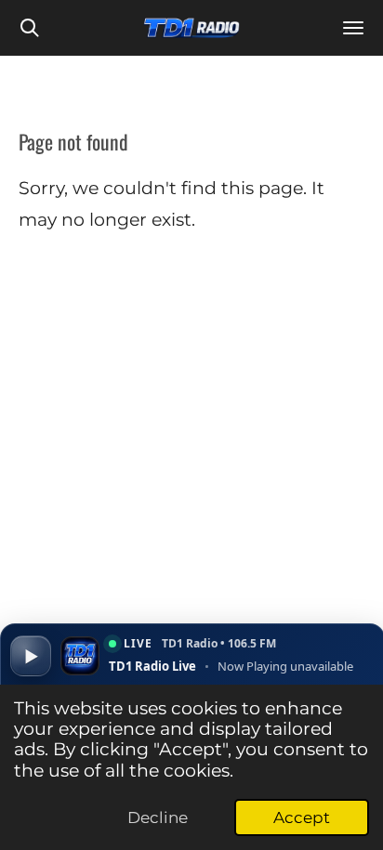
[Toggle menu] (353, 27)
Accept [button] (301, 817)
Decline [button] (157, 817)
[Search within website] (29, 27)
